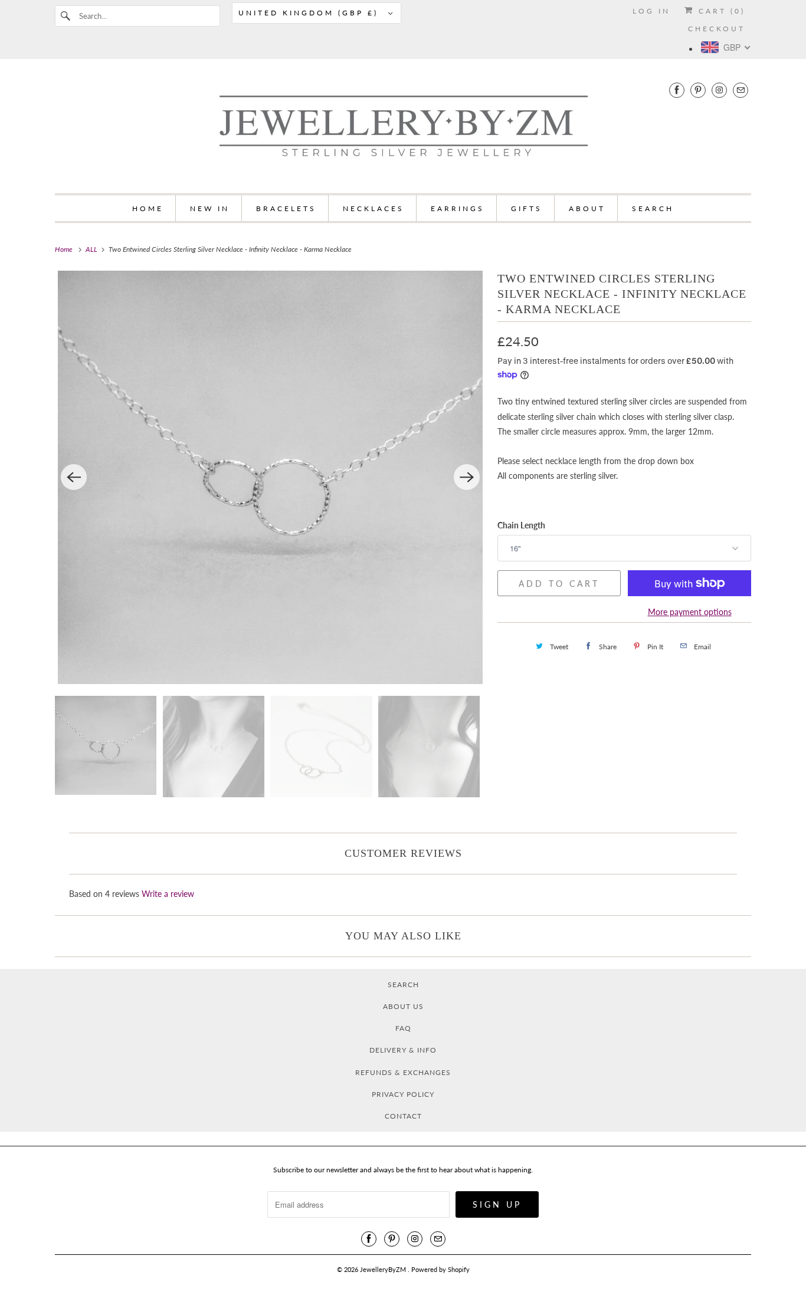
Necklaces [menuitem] (373, 208)
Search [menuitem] (653, 208)
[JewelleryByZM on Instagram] (719, 90)
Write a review (168, 894)
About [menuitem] (587, 208)
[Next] (467, 477)
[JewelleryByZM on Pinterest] (698, 90)
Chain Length (521, 525)
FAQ (403, 1028)
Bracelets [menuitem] (286, 208)
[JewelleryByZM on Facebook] (676, 90)
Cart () (719, 10)
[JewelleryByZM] (403, 129)
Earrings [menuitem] (457, 208)
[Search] (66, 16)
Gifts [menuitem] (526, 208)
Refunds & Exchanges (403, 1072)
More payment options (690, 612)
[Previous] (74, 477)
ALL (92, 249)
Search (403, 984)
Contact (403, 1116)
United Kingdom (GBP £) (310, 12)
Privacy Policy (403, 1094)
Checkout (716, 28)
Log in (651, 10)
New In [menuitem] (210, 208)
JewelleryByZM (384, 1269)
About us (403, 1006)
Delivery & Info (403, 1050)
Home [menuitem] (147, 208)
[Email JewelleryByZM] (740, 90)
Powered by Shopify (440, 1269)
